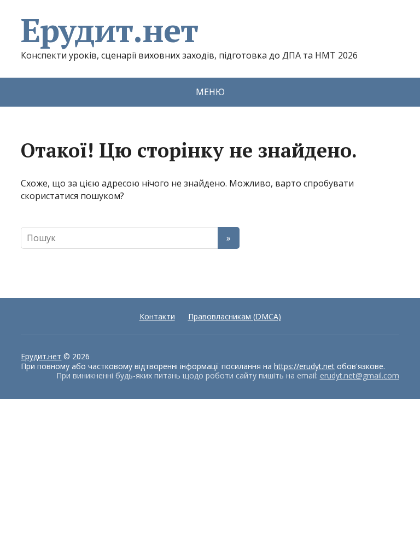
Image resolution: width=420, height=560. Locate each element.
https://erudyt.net (304, 366)
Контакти (157, 316)
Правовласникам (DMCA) (234, 316)
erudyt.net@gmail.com (359, 375)
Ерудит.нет (109, 30)
